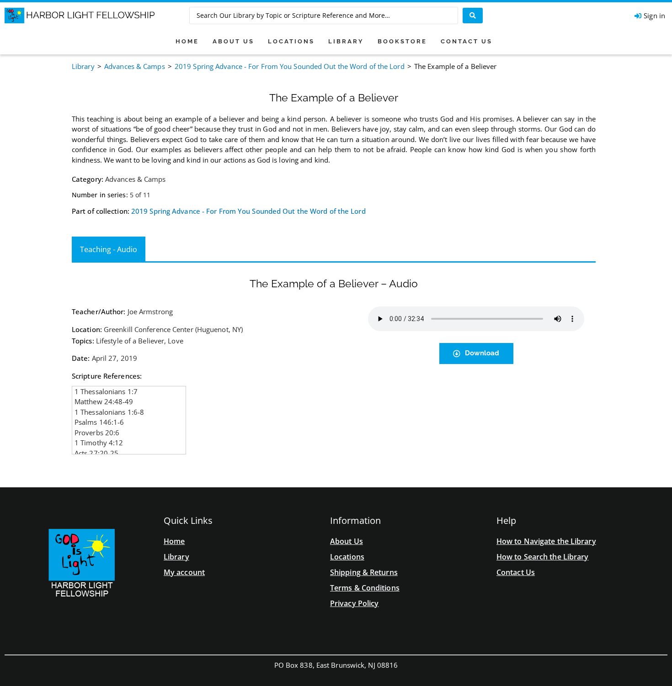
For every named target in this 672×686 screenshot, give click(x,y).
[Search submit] (473, 15)
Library (83, 66)
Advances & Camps (134, 66)
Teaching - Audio (108, 249)
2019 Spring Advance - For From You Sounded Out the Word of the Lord (290, 66)
